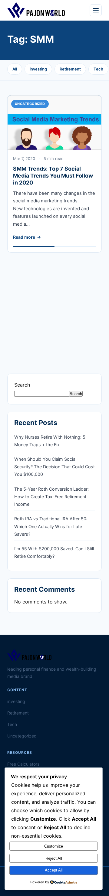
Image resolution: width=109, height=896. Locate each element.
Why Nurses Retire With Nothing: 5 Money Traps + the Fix (49, 440)
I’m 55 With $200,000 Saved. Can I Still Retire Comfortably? (54, 552)
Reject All (53, 858)
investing (38, 69)
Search (22, 385)
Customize (53, 846)
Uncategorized (30, 104)
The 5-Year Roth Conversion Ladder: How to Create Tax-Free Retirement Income (51, 496)
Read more (24, 237)
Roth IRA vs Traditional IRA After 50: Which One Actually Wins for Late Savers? (51, 526)
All (14, 69)
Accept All (54, 870)
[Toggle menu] (96, 10)
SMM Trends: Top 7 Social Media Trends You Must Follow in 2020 (53, 175)
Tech (98, 69)
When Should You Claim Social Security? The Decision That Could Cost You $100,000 (54, 466)
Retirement (70, 69)
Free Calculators (23, 764)
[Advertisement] (54, 307)
